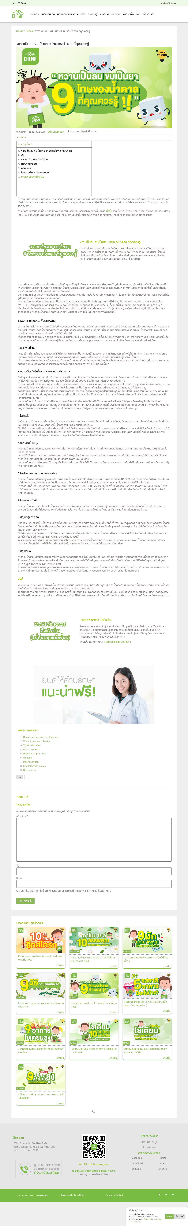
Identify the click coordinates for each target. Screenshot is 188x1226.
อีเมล (19, 878)
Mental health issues (34, 766)
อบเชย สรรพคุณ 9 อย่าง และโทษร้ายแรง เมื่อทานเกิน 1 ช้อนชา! (93, 1120)
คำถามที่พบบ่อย (131, 14)
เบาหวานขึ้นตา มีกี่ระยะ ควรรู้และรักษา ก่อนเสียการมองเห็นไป (93, 1211)
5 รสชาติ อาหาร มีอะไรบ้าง (34, 160)
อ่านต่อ (60, 965)
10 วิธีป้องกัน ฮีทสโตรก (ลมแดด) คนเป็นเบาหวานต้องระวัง (40, 958)
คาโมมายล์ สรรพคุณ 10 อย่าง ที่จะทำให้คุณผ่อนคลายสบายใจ (93, 959)
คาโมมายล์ (74, 951)
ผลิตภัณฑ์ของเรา (66, 14)
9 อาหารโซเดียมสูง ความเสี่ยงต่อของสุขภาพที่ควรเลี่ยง (41, 1050)
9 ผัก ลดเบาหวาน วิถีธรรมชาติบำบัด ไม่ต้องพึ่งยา (146, 959)
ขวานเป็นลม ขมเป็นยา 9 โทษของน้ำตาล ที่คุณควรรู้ (47, 151)
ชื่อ (17, 865)
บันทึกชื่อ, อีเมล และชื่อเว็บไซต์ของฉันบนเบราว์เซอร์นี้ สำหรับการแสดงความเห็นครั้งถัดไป (65, 891)
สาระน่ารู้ (92, 14)
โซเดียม (20, 1042)
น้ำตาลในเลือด (129, 1158)
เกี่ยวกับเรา (149, 14)
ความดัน (20, 1088)
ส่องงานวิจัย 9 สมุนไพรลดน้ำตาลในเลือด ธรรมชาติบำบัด (144, 1166)
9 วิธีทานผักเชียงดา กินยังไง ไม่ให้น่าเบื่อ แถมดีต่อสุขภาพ (41, 1005)
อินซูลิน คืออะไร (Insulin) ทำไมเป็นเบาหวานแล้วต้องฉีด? (39, 1166)
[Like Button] (19, 777)
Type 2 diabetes (32, 745)
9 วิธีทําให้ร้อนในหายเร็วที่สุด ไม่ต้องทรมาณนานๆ (93, 1073)
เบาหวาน (126, 951)
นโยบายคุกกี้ (147, 1219)
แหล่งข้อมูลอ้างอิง (30, 164)
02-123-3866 (19, 3)
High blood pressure (34, 754)
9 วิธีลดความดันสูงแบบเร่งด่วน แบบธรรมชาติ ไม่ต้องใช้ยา (41, 1096)
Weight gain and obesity (36, 741)
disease (27, 758)
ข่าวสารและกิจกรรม (110, 14)
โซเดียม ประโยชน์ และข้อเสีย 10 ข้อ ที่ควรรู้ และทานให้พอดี (94, 1050)
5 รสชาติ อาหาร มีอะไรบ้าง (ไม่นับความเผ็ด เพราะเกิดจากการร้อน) (145, 1004)
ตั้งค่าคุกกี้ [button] (180, 1216)
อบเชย (72, 1112)
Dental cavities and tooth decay (40, 737)
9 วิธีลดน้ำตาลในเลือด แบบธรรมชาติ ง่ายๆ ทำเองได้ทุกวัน (41, 1211)
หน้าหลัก (19, 31)
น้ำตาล (22, 137)
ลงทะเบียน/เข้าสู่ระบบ (168, 3)
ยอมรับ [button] (169, 1216)
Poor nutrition (31, 762)
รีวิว (83, 14)
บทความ (30, 31)
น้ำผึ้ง (109, 211)
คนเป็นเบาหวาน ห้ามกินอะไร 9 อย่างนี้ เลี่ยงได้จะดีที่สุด (147, 1120)
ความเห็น (22, 816)
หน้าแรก (35, 14)
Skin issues (29, 770)
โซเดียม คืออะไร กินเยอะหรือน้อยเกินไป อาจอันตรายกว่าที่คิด (146, 1050)
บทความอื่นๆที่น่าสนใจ (32, 177)
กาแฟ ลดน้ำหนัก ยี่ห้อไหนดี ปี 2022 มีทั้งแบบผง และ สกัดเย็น (146, 1073)
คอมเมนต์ (26, 168)
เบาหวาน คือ (48, 14)
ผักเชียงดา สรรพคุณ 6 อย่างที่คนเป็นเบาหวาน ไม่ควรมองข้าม (91, 1166)
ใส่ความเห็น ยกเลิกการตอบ (35, 173)
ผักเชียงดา (21, 997)
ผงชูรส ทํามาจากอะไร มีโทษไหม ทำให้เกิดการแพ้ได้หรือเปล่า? (40, 1119)
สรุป (23, 155)
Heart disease (30, 749)
